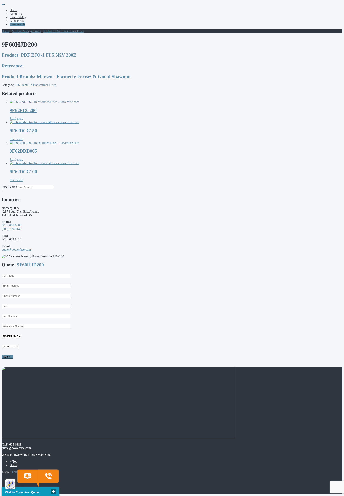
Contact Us (17, 20)
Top (14, 461)
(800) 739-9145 (11, 229)
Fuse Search (17, 24)
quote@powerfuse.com (16, 249)
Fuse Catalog (18, 17)
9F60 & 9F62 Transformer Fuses (63, 31)
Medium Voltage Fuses (26, 31)
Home (13, 10)
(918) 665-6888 (11, 225)
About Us (16, 13)
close (53, 491)
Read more (16, 118)
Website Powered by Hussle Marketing (26, 454)
